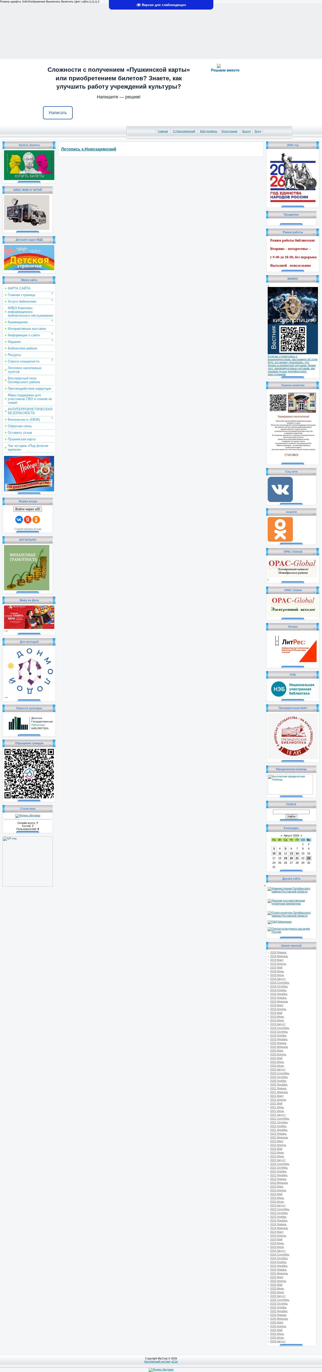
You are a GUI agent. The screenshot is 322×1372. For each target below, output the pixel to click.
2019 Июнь (277, 1016)
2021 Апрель (278, 1099)
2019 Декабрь (279, 1039)
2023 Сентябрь (279, 1209)
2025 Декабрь (279, 1311)
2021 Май (276, 1103)
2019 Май (276, 1012)
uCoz (174, 1361)
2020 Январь (278, 1042)
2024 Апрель (278, 1235)
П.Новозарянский (184, 131)
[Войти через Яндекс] (27, 519)
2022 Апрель (278, 1144)
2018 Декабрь (279, 993)
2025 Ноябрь (278, 1307)
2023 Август (278, 1205)
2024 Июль (277, 1246)
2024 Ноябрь (278, 1261)
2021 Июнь (277, 1107)
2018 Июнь (277, 971)
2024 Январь (278, 1224)
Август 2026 (291, 835)
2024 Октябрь (279, 1258)
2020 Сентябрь (279, 1073)
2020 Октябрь (279, 1076)
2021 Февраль (279, 1092)
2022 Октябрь (279, 1167)
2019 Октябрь (279, 1031)
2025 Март (277, 1277)
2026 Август (278, 1341)
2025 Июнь (277, 1288)
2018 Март (277, 959)
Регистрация (229, 131)
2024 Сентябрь (279, 1254)
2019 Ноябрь (278, 1035)
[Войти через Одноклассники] (36, 519)
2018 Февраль (279, 956)
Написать (58, 113)
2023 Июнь (277, 1197)
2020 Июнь (277, 1061)
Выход (246, 131)
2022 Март (277, 1141)
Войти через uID (27, 509)
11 (279, 853)
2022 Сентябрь (279, 1163)
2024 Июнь (277, 1243)
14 (297, 853)
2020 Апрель (278, 1054)
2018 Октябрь (279, 986)
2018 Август (278, 978)
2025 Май (276, 1284)
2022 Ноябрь (278, 1171)
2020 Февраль (279, 1046)
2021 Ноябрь (278, 1126)
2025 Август (278, 1295)
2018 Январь (278, 952)
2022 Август (278, 1160)
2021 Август (278, 1114)
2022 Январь (278, 1133)
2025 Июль (277, 1292)
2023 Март (277, 1186)
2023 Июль (277, 1201)
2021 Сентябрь (279, 1118)
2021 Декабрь (279, 1129)
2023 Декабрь (279, 1220)
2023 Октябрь (279, 1212)
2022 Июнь (277, 1152)
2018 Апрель (278, 963)
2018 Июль (277, 975)
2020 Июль (277, 1065)
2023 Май (276, 1194)
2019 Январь (278, 997)
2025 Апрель (278, 1280)
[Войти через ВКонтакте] (19, 519)
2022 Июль (277, 1156)
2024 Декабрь (279, 1265)
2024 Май (276, 1239)
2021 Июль (277, 1110)
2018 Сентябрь (279, 982)
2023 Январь (278, 1178)
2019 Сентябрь (279, 1027)
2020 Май (276, 1058)
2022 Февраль (279, 1137)
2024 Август (278, 1250)
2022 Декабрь (279, 1175)
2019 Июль (277, 1020)
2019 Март (277, 1005)
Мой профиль (208, 131)
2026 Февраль (279, 1318)
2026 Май (276, 1329)
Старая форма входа (27, 528)
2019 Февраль (279, 1001)
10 (273, 853)
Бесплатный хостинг (157, 1361)
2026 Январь (278, 1314)
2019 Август (278, 1024)
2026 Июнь (277, 1333)
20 (291, 858)
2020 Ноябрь (278, 1080)
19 (285, 858)
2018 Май (276, 967)
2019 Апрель (278, 1008)
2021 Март (277, 1095)
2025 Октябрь (279, 1303)
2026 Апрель (278, 1326)
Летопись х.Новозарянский (88, 149)
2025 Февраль (279, 1273)
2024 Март (277, 1231)
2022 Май (276, 1148)
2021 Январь (278, 1088)
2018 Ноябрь (278, 990)
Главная (163, 131)
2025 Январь (278, 1269)
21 (297, 858)
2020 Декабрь (279, 1084)
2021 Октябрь (279, 1122)
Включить (67, 1)
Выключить (53, 1)
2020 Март (277, 1050)
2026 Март (277, 1322)
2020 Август (278, 1069)
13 (291, 853)
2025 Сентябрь (279, 1299)
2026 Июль (277, 1337)
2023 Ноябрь (278, 1216)
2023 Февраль (279, 1182)
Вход (258, 131)
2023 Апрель (278, 1190)
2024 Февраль (279, 1228)
